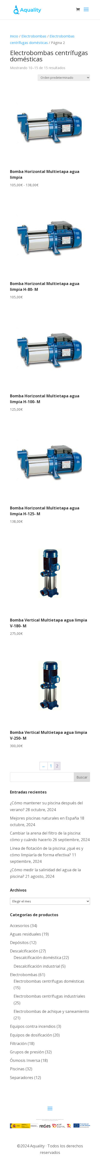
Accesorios (19, 925)
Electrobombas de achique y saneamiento (51, 1011)
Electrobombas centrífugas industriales (49, 996)
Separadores (21, 1077)
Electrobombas (33, 36)
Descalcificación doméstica (37, 957)
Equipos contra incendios (33, 1026)
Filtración (18, 1043)
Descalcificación (24, 951)
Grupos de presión (27, 1052)
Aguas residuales (25, 934)
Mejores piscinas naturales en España (44, 818)
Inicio (14, 36)
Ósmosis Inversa (25, 1060)
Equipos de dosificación (31, 1035)
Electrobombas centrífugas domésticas (49, 981)
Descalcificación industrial (37, 966)
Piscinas (17, 1069)
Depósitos (19, 942)
